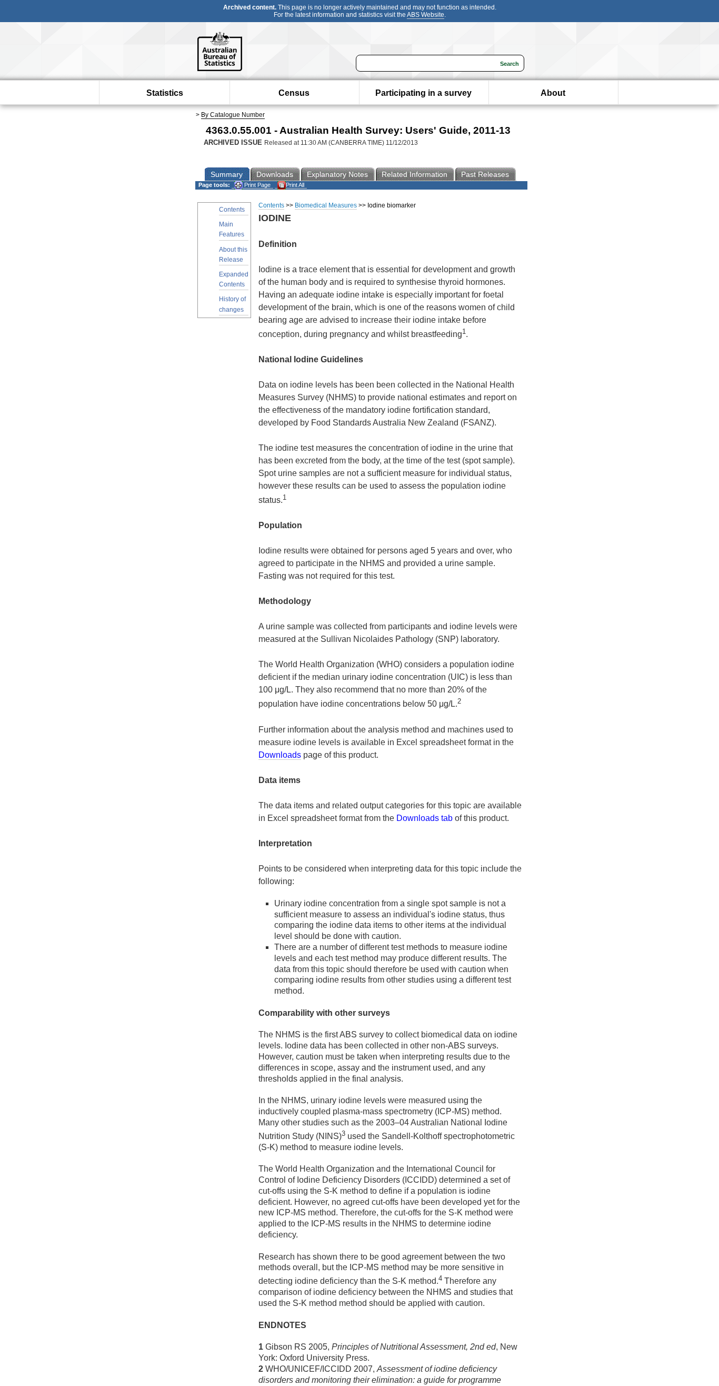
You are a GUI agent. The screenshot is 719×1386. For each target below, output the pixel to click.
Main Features (231, 229)
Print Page (257, 185)
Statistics (164, 92)
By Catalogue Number (233, 114)
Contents (232, 209)
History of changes (232, 304)
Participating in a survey (423, 92)
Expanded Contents (233, 279)
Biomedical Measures (326, 205)
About (553, 92)
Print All (295, 185)
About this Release (233, 254)
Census (293, 92)
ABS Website (425, 14)
